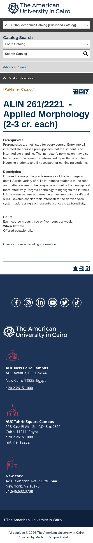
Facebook (16, 302)
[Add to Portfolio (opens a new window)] (75, 91)
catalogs (19, 532)
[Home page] (39, 8)
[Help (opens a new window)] (86, 91)
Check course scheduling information (29, 244)
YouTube (52, 302)
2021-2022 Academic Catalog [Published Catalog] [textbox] (40, 25)
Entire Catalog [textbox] (15, 44)
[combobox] (46, 25)
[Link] (76, 302)
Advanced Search (15, 67)
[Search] (85, 53)
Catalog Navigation (21, 78)
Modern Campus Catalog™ (54, 537)
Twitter (64, 302)
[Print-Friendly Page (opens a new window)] (81, 91)
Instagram (28, 302)
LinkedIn (40, 302)
